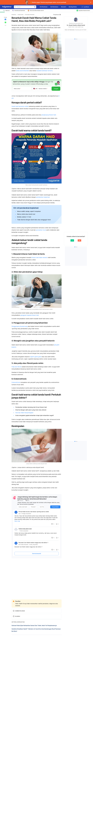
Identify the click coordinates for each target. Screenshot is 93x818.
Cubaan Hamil (20, 14)
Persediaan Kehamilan (29, 14)
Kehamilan (14, 14)
